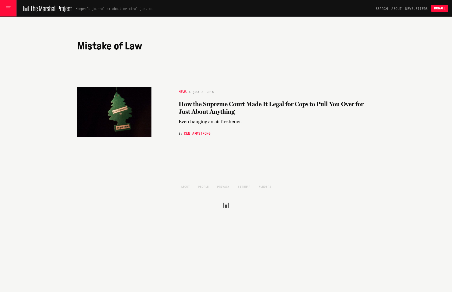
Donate (439, 8)
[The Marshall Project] (46, 8)
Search (382, 8)
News (183, 91)
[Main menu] (8, 8)
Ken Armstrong (197, 133)
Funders (265, 186)
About (396, 8)
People (203, 186)
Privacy (223, 186)
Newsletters (416, 8)
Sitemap (244, 186)
